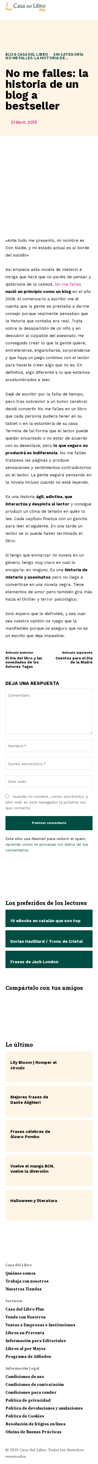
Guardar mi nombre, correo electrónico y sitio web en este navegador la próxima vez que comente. (46, 802)
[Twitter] (32, 1009)
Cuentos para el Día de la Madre (74, 660)
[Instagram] (20, 1251)
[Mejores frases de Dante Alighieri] (75, 1101)
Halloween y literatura (33, 1200)
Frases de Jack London (34, 961)
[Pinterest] (49, 1009)
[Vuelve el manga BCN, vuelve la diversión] (75, 1170)
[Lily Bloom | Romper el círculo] (75, 1067)
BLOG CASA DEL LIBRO (26, 54)
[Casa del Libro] (26, 9)
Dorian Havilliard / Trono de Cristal (46, 941)
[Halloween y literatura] (75, 1205)
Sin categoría (68, 54)
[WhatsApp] (65, 1009)
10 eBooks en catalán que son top (45, 920)
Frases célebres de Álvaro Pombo (30, 1134)
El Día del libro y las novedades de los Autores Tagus (23, 662)
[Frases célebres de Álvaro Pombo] (75, 1136)
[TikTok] (52, 1251)
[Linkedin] (31, 1251)
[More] (81, 1009)
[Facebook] (16, 1009)
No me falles (68, 284)
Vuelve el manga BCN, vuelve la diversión (32, 1169)
